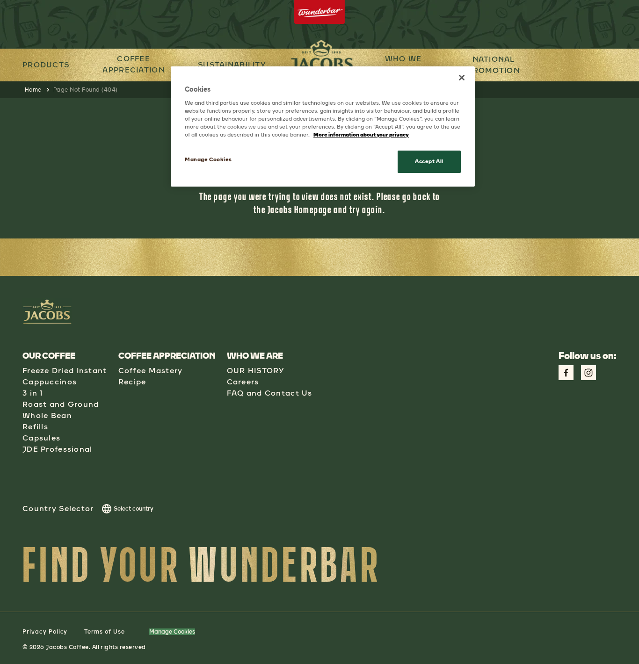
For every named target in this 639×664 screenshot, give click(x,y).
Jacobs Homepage (300, 209)
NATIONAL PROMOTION (493, 65)
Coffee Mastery (150, 370)
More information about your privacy (361, 134)
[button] (133, 65)
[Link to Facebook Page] (566, 372)
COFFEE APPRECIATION (133, 64)
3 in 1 (32, 393)
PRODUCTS (45, 64)
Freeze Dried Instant (64, 370)
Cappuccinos (49, 381)
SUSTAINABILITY (232, 64)
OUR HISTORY (255, 370)
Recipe (132, 381)
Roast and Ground (60, 404)
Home (33, 90)
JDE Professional (57, 449)
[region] (323, 126)
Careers (243, 381)
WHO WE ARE (403, 64)
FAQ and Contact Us (269, 393)
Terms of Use (104, 631)
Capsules (41, 437)
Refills (35, 426)
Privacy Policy (44, 631)
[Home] (333, 209)
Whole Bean (47, 415)
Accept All (429, 161)
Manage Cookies (172, 631)
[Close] (461, 77)
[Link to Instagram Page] (588, 372)
